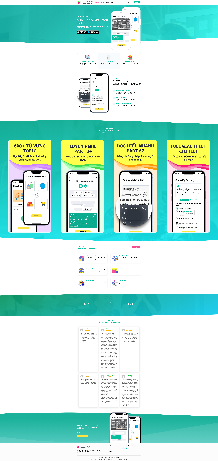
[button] (129, 2)
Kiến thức (102, 2)
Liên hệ (112, 2)
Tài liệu (107, 2)
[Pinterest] (126, 448)
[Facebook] (123, 448)
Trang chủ (96, 2)
